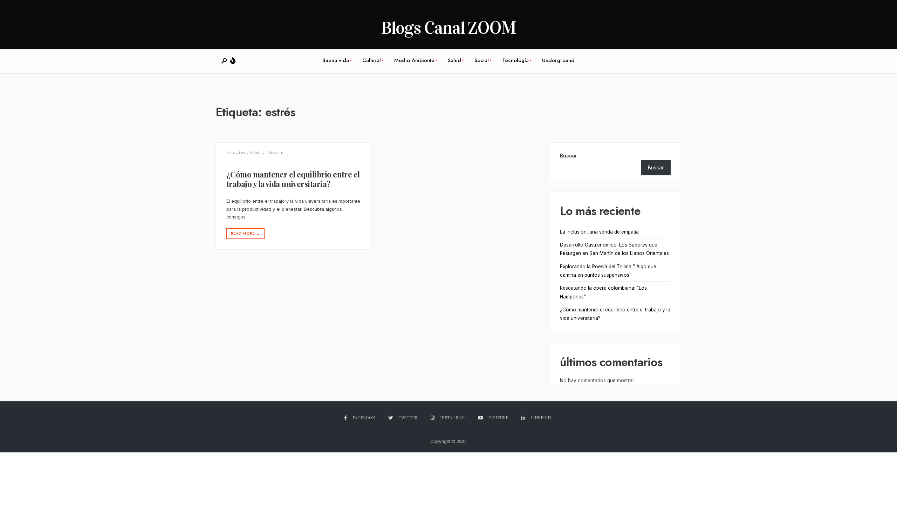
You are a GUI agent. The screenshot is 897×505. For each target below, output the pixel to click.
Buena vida (335, 60)
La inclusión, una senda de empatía (599, 232)
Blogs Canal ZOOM (448, 28)
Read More (245, 233)
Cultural (371, 60)
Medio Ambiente (414, 60)
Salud (454, 60)
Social (481, 60)
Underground (558, 60)
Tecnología (515, 60)
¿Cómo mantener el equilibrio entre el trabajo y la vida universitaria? (293, 179)
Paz (242, 152)
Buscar (568, 156)
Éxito (230, 152)
